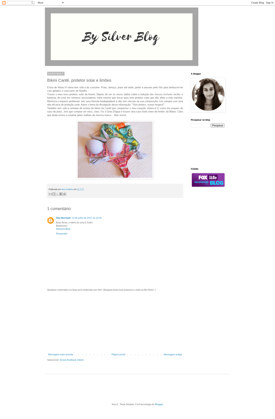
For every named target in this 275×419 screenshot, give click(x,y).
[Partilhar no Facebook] (61, 194)
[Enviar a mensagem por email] (50, 194)
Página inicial (118, 354)
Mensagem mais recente (60, 354)
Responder (62, 233)
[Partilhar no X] (57, 194)
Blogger (159, 404)
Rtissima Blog (63, 229)
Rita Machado (63, 218)
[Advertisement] (115, 322)
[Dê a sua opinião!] (54, 194)
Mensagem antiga (173, 354)
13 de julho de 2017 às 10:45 (87, 218)
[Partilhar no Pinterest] (64, 194)
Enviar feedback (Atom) (72, 360)
